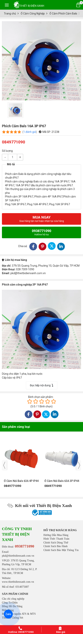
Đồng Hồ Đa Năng (12, 606)
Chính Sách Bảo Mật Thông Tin (61, 550)
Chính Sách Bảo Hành (55, 546)
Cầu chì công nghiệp (13, 598)
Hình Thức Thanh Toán (56, 538)
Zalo (8, 614)
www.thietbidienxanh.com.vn (18, 581)
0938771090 (41, 232)
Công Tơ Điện (10, 602)
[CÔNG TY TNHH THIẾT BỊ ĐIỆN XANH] (29, 5)
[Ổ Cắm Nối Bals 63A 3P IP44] (22, 456)
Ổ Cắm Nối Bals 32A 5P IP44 (62, 480)
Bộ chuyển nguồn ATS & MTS (19, 613)
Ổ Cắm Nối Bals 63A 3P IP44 (22, 480)
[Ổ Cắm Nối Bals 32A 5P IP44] (62, 456)
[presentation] (4, 465)
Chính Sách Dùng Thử (55, 542)
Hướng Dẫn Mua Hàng (55, 535)
